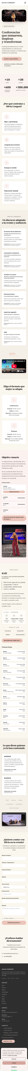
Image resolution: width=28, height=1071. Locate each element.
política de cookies (12, 1055)
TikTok (8, 978)
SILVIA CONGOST (8, 3)
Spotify (12, 978)
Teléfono (4, 877)
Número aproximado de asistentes (10, 898)
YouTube (17, 978)
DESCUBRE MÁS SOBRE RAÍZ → (12, 640)
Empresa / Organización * (8, 862)
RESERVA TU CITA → (8, 1041)
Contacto (4, 1003)
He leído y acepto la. (14, 918)
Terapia (3, 990)
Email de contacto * (6, 869)
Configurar (14, 1066)
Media (3, 999)
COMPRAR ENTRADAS (14, 491)
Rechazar (14, 1059)
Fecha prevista (5, 891)
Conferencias (5, 992)
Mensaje (4, 905)
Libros (3, 996)
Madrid (3, 1010)
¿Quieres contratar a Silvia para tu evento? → (13, 65)
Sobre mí (4, 987)
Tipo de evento (5, 884)
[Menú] (25, 3)
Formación (4, 994)
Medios (3, 1001)
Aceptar (14, 1063)
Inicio (3, 985)
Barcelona (4, 1015)
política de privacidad (19, 918)
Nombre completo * (6, 855)
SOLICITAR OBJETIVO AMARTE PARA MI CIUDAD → (14, 518)
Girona (3, 1019)
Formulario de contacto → (8, 1037)
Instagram (4, 978)
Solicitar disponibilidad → (11, 59)
